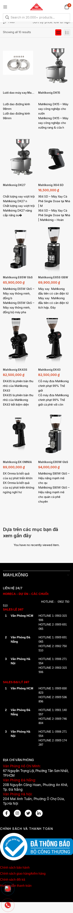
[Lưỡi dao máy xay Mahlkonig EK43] (19, 63)
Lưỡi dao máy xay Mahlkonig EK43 (19, 92)
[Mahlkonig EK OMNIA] (19, 432)
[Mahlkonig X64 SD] (54, 155)
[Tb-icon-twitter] (28, 813)
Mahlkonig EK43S (15, 369)
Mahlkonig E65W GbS (18, 277)
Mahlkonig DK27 (14, 185)
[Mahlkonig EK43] (54, 340)
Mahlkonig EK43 (49, 369)
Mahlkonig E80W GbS (53, 462)
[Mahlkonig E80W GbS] (54, 432)
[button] (66, 6)
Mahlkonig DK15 (49, 92)
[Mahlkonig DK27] (19, 155)
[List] (67, 32)
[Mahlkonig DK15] (54, 63)
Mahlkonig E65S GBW (53, 277)
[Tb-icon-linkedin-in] (39, 813)
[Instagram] (17, 813)
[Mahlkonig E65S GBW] (54, 248)
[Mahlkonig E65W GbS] (19, 248)
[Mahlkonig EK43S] (19, 340)
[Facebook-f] (6, 813)
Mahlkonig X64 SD (51, 185)
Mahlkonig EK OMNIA (17, 462)
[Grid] (58, 32)
